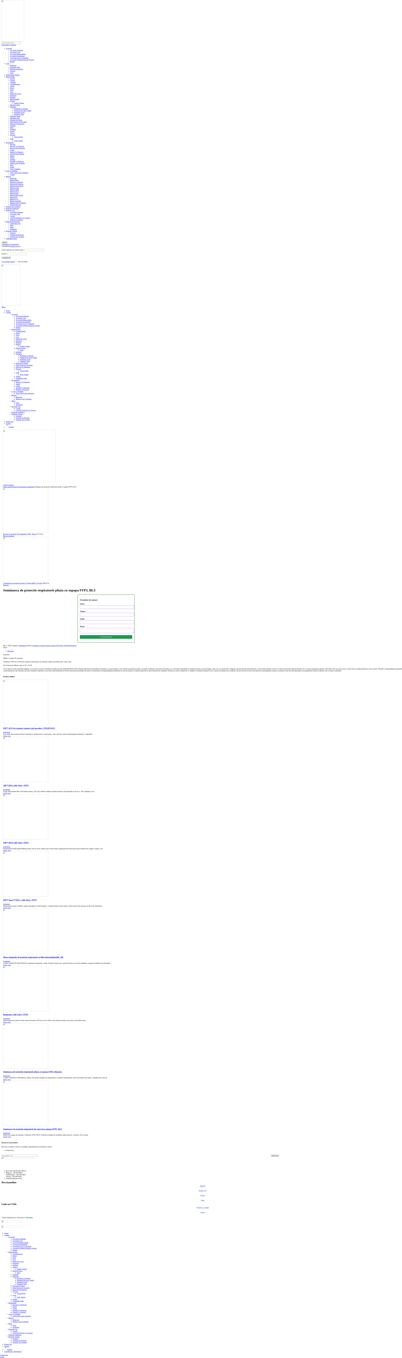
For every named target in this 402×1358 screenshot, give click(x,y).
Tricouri (12, 71)
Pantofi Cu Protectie (16, 152)
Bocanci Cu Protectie (17, 146)
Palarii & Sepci (15, 105)
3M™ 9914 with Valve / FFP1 (16, 843)
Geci (11, 92)
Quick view (7, 736)
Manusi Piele (14, 193)
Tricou (12, 133)
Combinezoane (15, 84)
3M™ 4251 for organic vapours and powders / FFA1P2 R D (29, 728)
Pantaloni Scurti (19, 112)
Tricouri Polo (18, 137)
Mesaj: (82, 626)
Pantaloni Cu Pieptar (21, 109)
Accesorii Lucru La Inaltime (19, 58)
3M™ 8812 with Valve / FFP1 (16, 785)
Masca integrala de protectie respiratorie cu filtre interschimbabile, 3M (33, 957)
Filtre (11, 225)
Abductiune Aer (15, 223)
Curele (12, 86)
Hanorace (13, 65)
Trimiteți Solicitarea (106, 637)
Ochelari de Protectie (17, 235)
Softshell (13, 129)
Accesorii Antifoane (16, 50)
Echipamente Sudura (12, 75)
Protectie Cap (10, 210)
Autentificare (6, 258)
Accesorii (9, 48)
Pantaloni (13, 107)
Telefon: (83, 611)
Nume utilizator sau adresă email (13, 250)
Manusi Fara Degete (16, 186)
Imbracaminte (10, 77)
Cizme (12, 150)
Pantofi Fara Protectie (17, 154)
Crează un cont (15, 246)
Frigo (12, 90)
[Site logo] (13, 41)
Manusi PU (13, 197)
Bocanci (12, 144)
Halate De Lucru (15, 94)
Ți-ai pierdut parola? (8, 262)
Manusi (8, 176)
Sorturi (12, 131)
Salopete (13, 126)
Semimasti (13, 229)
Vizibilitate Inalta (11, 239)
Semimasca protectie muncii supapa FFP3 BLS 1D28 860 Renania (54, 646)
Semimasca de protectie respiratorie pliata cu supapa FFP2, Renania (32, 1072)
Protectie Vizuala (11, 231)
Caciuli (12, 78)
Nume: (82, 604)
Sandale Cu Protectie (17, 161)
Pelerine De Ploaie (16, 120)
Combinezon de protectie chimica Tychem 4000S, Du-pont (23, 583)
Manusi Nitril (14, 190)
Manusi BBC (14, 180)
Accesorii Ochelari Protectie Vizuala (22, 60)
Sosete (12, 167)
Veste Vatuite (18, 141)
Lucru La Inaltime (12, 171)
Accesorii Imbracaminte (18, 54)
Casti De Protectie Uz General (20, 218)
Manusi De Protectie (16, 184)
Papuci (12, 156)
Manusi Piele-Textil (16, 195)
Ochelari (13, 233)
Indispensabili (14, 99)
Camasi (12, 80)
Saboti (12, 158)
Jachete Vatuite (19, 103)
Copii (7, 63)
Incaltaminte (10, 143)
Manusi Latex (14, 188)
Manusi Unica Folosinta (18, 203)
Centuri (12, 175)
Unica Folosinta (15, 169)
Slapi (11, 165)
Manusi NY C (14, 191)
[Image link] (17, 1158)
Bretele (12, 62)
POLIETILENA (15, 205)
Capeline (13, 82)
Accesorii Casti (15, 52)
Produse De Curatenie (13, 207)
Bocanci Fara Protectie (17, 148)
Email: (82, 619)
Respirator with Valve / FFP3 (15, 1014)
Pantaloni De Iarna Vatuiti (22, 111)
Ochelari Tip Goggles (17, 237)
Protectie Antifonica (16, 69)
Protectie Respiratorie (13, 222)
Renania (6, 585)
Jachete (12, 101)
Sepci (12, 127)
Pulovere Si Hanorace (17, 124)
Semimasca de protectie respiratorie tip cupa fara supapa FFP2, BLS (32, 1129)
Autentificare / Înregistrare (12, 1351)
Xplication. (29, 1217)
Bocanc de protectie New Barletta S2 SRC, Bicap (19, 534)
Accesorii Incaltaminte (17, 56)
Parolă (4, 254)
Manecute (13, 178)
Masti (12, 227)
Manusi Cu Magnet (16, 182)
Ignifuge (12, 97)
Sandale (12, 159)
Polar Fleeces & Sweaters (18, 122)
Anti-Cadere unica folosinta (19, 173)
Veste (12, 73)
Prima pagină (7, 487)
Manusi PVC (14, 199)
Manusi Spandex (15, 201)
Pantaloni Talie (15, 67)
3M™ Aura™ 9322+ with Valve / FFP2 (20, 900)
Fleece (12, 88)
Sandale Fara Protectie (17, 163)
